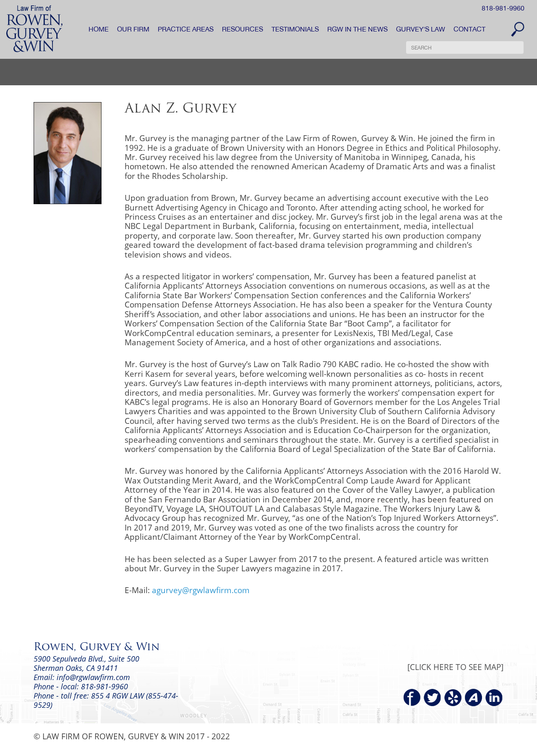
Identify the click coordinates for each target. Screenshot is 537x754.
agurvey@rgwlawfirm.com (201, 590)
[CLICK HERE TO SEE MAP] (455, 667)
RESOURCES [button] (242, 29)
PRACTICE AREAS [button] (186, 29)
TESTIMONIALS (295, 29)
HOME (99, 29)
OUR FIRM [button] (133, 29)
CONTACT (469, 29)
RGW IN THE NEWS (357, 29)
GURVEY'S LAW (420, 29)
